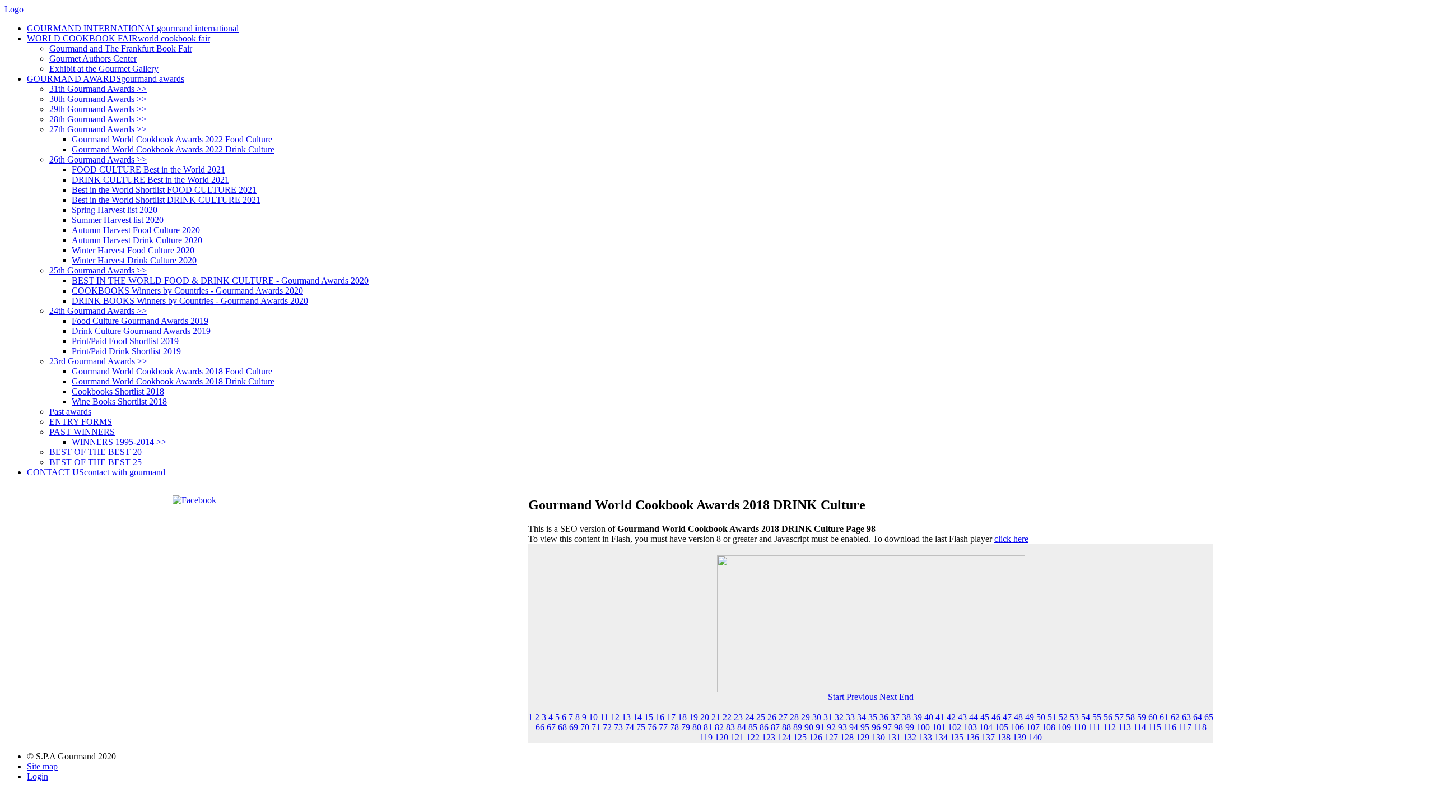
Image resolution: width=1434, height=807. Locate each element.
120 (721, 737)
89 (797, 727)
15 (648, 717)
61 (1164, 717)
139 (1019, 737)
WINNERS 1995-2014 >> (119, 442)
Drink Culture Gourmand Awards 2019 (141, 331)
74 (629, 727)
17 (671, 717)
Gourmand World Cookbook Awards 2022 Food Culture (172, 139)
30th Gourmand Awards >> (98, 99)
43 (962, 717)
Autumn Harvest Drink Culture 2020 (137, 240)
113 (1124, 727)
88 (786, 727)
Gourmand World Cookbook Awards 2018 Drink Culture (173, 381)
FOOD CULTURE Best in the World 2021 (148, 169)
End (906, 697)
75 (640, 727)
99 (909, 727)
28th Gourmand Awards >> (98, 119)
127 (831, 737)
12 (615, 717)
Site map (42, 766)
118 (1200, 727)
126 (815, 737)
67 (551, 727)
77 (663, 727)
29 (805, 717)
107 (1033, 727)
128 (847, 737)
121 (737, 737)
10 (593, 717)
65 (1208, 717)
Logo (14, 9)
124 (784, 737)
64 (1197, 717)
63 (1186, 717)
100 (923, 727)
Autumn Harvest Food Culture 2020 (136, 230)
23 (738, 717)
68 (562, 727)
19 (693, 717)
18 (682, 717)
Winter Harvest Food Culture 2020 (133, 250)
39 (917, 717)
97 (887, 727)
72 (607, 727)
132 (909, 737)
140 (1035, 737)
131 (894, 737)
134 (941, 737)
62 (1175, 717)
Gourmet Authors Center (93, 58)
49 (1029, 717)
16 (659, 717)
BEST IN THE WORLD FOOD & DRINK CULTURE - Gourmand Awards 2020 (220, 280)
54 (1085, 717)
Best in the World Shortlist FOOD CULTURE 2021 (164, 189)
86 (764, 727)
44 (973, 717)
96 (876, 727)
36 (883, 717)
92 (831, 727)
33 (850, 717)
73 (618, 727)
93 (842, 727)
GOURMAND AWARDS (105, 79)
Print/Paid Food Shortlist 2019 (125, 341)
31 (827, 717)
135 (956, 737)
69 (573, 727)
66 (540, 727)
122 (753, 737)
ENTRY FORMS (80, 421)
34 (861, 717)
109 (1064, 727)
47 (1007, 717)
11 (604, 717)
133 (925, 737)
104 (986, 727)
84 (741, 727)
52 (1063, 717)
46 (995, 717)
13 (626, 717)
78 (674, 727)
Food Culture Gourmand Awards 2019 (140, 321)
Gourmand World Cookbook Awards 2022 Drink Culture (173, 149)
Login (37, 776)
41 (939, 717)
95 (864, 727)
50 (1040, 717)
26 (771, 717)
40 (928, 717)
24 (749, 717)
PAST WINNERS (82, 432)
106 (1017, 727)
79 (685, 727)
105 (1001, 727)
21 (715, 717)
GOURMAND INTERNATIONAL (133, 28)
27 (783, 717)
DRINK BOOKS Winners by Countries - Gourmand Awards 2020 (190, 300)
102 (954, 727)
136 (972, 737)
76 (652, 727)
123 (768, 737)
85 (752, 727)
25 (760, 717)
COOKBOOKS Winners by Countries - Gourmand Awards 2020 (187, 290)
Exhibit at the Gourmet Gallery (104, 68)
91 (820, 727)
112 (1109, 727)
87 (775, 727)
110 (1079, 727)
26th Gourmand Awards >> (98, 159)
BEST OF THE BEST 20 (95, 452)
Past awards (70, 411)
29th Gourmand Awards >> (98, 109)
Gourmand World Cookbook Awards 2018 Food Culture (172, 371)
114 (1139, 727)
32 (839, 717)
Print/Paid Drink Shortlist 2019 (126, 351)
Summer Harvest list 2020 (118, 220)
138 (1004, 737)
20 (704, 717)
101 (939, 727)
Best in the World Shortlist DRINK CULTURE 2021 (166, 200)
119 (706, 737)
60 (1152, 717)
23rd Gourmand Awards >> (98, 361)
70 (584, 727)
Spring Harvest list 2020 (114, 210)
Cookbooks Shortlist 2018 (118, 391)
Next (888, 697)
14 (637, 717)
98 (898, 727)
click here (1011, 539)
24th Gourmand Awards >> (98, 311)
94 (853, 727)
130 (878, 737)
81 (708, 727)
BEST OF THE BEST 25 (95, 462)
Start (836, 697)
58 (1130, 717)
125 (800, 737)
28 (794, 717)
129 (862, 737)
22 (727, 717)
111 (1094, 727)
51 (1051, 717)
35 (872, 717)
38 (906, 717)
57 (1119, 717)
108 (1048, 727)
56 (1108, 717)
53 (1074, 717)
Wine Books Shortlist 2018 (119, 401)
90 (808, 727)
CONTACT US (96, 472)
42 (951, 717)
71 (596, 727)
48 (1018, 717)
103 (970, 727)
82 (719, 727)
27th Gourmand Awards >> (98, 129)
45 (984, 717)
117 (1185, 727)
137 (988, 737)
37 (895, 717)
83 (730, 727)
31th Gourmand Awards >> (98, 89)
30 (816, 717)
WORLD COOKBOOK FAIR (118, 38)
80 (696, 727)
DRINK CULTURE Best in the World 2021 (150, 179)
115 (1154, 727)
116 (1169, 727)
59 (1141, 717)
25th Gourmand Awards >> (98, 270)
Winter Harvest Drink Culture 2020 (134, 260)
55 (1096, 717)
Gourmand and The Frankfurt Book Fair (120, 48)
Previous (861, 697)
